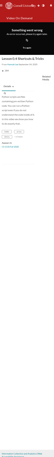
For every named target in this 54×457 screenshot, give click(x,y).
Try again (27, 47)
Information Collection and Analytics (19, 453)
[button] (50, 5)
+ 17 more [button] (18, 137)
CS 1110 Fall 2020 (10, 146)
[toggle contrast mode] (43, 5)
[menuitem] (32, 5)
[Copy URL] (27, 40)
